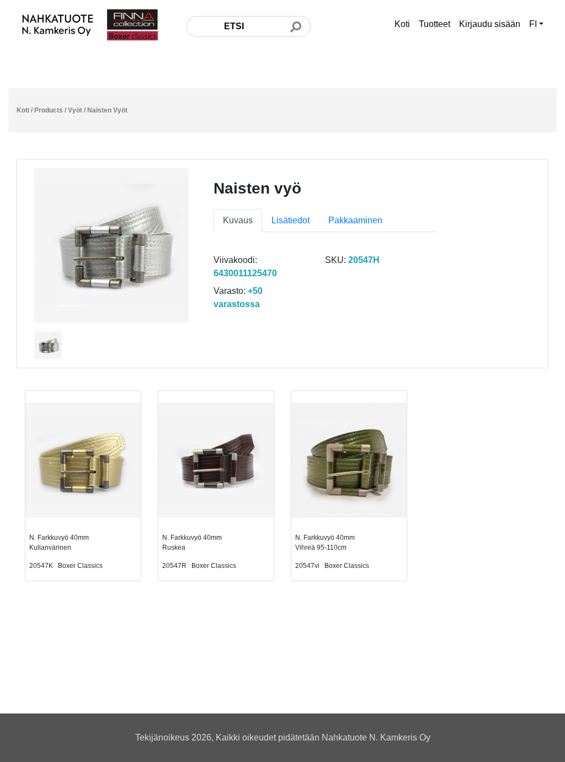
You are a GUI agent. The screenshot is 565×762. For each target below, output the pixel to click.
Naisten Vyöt (107, 110)
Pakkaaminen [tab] (355, 220)
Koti (402, 24)
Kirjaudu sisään (489, 24)
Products (48, 110)
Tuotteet (434, 24)
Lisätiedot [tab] (290, 220)
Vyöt (75, 110)
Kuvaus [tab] (238, 220)
